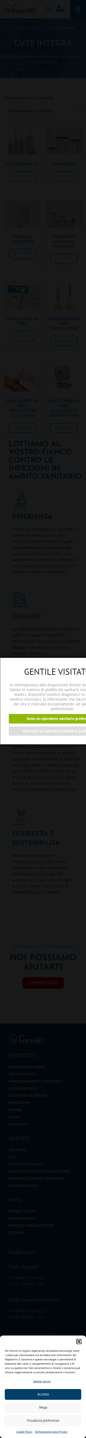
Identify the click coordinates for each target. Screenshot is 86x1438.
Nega (43, 1407)
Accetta (43, 1394)
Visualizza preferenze (43, 1420)
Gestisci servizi (42, 1381)
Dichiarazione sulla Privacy (51, 1431)
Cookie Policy (24, 1431)
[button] (78, 1341)
